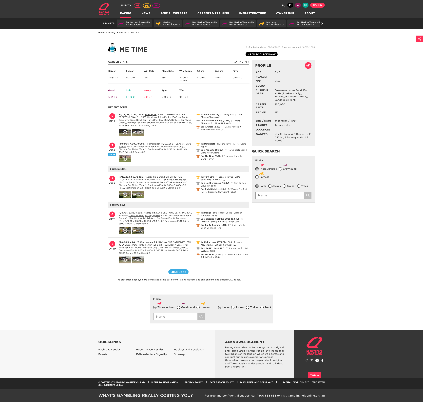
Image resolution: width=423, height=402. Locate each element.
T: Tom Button (238, 183)
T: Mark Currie (225, 213)
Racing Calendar (109, 349)
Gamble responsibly (110, 385)
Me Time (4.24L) (214, 254)
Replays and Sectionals (189, 349)
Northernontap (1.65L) (217, 183)
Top (313, 375)
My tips (298, 5)
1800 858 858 (266, 395)
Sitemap (179, 354)
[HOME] (105, 9)
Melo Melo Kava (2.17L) (218, 120)
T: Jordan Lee (233, 248)
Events (102, 354)
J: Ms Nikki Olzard (210, 152)
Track (304, 186)
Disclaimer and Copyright (256, 382)
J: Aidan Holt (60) (221, 123)
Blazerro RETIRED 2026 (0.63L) (222, 219)
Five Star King (211, 114)
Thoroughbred (137, 5)
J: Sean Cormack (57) (226, 245)
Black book (290, 5)
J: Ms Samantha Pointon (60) (220, 178)
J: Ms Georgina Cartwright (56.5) (219, 192)
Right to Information (164, 382)
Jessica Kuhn (282, 125)
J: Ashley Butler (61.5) (229, 221)
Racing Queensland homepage (314, 346)
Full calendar (305, 5)
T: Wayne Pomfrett (238, 189)
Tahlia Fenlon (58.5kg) (169, 117)
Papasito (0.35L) (214, 150)
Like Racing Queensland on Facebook (322, 360)
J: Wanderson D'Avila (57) (221, 128)
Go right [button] (322, 23)
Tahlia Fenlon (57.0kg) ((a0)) (144, 215)
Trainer (291, 186)
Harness (147, 5)
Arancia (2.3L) (212, 127)
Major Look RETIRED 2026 (218, 242)
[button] (134, 23)
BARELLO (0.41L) (215, 248)
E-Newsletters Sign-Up (151, 354)
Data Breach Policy (222, 382)
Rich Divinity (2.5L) (215, 189)
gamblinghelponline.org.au (306, 395)
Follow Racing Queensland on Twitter (311, 360)
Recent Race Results (149, 349)
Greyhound (156, 5)
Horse (263, 186)
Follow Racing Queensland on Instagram (306, 360)
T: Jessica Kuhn (231, 156)
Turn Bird (209, 177)
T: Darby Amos (230, 127)
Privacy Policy (194, 382)
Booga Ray (210, 213)
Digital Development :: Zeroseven (304, 382)
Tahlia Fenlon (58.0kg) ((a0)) (154, 245)
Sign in (317, 5)
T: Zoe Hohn (236, 225)
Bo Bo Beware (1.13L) (216, 225)
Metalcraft (209, 144)
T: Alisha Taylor (224, 144)
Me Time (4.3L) (213, 156)
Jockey (276, 186)
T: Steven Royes (224, 177)
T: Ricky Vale (227, 114)
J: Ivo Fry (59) (208, 186)
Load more (178, 272)
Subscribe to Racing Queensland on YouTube (317, 360)
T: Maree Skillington (235, 150)
